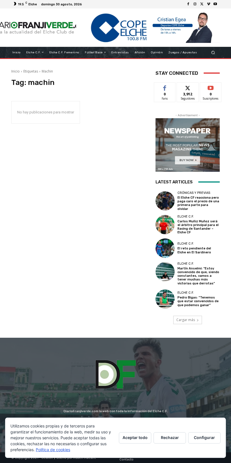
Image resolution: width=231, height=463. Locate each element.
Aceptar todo (135, 437)
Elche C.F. (185, 216)
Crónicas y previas (193, 192)
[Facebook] (188, 4)
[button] (213, 52)
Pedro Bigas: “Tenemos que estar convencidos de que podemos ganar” (198, 301)
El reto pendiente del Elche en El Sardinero (194, 250)
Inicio (15, 71)
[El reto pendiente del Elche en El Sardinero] (165, 248)
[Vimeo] (208, 4)
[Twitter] (201, 4)
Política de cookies (53, 449)
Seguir (188, 87)
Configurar (204, 437)
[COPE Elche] (148, 27)
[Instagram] (195, 4)
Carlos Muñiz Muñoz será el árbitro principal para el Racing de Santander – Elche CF (198, 227)
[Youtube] (215, 4)
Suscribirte (210, 87)
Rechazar (170, 437)
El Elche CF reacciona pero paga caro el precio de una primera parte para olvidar (198, 203)
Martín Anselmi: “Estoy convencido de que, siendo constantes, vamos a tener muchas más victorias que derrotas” (198, 276)
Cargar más (185, 319)
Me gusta (165, 87)
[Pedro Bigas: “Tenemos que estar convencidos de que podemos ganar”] (165, 299)
